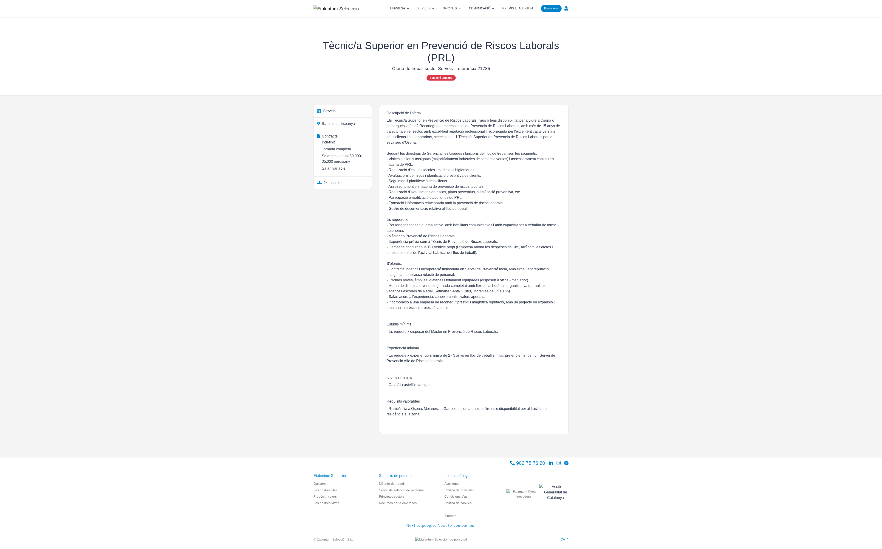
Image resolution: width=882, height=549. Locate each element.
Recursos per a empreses (398, 503)
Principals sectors (391, 496)
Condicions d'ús (455, 496)
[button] (565, 8)
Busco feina (551, 8)
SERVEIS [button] (424, 8)
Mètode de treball (391, 483)
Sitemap (450, 516)
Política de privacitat (459, 490)
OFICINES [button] (450, 8)
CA (563, 539)
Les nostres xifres (326, 503)
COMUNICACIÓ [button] (479, 8)
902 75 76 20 (530, 463)
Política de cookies (458, 503)
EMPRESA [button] (397, 8)
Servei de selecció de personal (401, 490)
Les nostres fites (325, 490)
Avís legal (451, 483)
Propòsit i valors (325, 496)
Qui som (320, 483)
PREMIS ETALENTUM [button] (517, 8)
